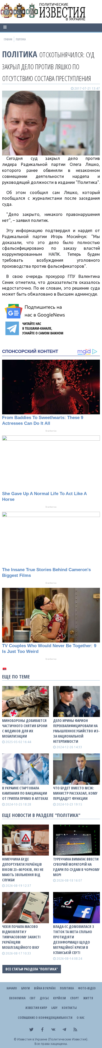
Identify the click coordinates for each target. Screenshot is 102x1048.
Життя (88, 998)
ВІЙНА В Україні (45, 988)
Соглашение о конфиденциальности (45, 1017)
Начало (12, 988)
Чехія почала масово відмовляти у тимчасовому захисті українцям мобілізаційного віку (21, 937)
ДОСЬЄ (44, 998)
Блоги (25, 988)
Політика (19, 54)
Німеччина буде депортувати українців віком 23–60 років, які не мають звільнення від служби (22, 869)
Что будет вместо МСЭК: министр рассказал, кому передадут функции (75, 793)
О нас (80, 1017)
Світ (33, 998)
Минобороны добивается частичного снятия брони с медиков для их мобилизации (24, 728)
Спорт (74, 998)
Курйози (59, 998)
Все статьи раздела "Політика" (31, 968)
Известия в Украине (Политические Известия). (52, 1039)
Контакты (69, 1008)
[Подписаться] (35, 311)
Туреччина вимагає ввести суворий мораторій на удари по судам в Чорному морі (76, 867)
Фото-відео (87, 988)
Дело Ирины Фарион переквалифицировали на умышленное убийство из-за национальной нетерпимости (76, 731)
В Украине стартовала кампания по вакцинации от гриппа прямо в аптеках (25, 793)
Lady (54, 1008)
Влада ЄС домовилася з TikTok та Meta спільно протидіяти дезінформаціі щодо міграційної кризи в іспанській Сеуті (73, 939)
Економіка (17, 998)
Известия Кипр (36, 1008)
